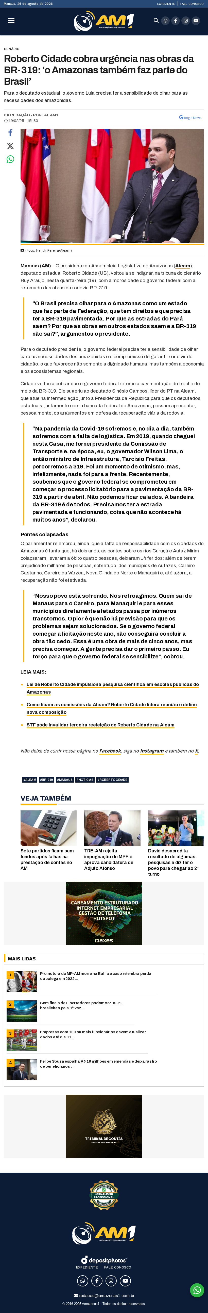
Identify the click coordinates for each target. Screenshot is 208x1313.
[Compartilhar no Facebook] (10, 134)
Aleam (182, 265)
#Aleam (29, 780)
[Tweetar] (10, 147)
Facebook (110, 751)
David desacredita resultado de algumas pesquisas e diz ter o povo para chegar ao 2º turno (173, 862)
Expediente (166, 4)
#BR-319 (46, 780)
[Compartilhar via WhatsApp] (10, 160)
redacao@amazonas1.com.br (107, 1296)
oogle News (193, 117)
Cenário (12, 49)
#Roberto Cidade (112, 780)
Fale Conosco (192, 4)
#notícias (85, 780)
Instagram (152, 751)
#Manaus (65, 780)
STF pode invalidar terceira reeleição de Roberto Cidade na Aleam (101, 724)
